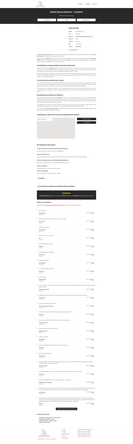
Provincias (80, 4)
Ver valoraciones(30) (73, 49)
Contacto (94, 4)
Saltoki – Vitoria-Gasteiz (44, 422)
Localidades (87, 4)
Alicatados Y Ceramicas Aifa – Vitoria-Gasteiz (49, 417)
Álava (72, 15)
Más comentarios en (90, 213)
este (86, 156)
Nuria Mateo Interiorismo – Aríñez (46, 419)
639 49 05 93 (60, 151)
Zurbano (68, 15)
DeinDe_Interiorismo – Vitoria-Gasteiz (48, 420)
